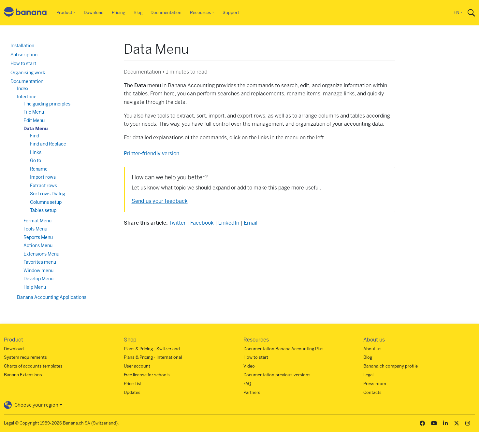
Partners (251, 392)
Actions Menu (37, 245)
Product (64, 12)
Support (231, 12)
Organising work (27, 73)
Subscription (23, 55)
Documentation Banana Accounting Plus (283, 349)
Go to (35, 160)
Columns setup (46, 202)
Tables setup (43, 210)
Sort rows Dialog (47, 194)
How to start (23, 63)
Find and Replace (48, 144)
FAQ (247, 383)
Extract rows (43, 185)
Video (249, 366)
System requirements (25, 357)
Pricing (118, 12)
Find (34, 136)
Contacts (372, 392)
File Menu (33, 112)
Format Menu (37, 221)
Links (35, 152)
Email (250, 222)
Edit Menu (34, 120)
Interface (26, 97)
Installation (22, 46)
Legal (368, 375)
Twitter (177, 222)
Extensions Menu (41, 254)
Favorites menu (39, 262)
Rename (39, 169)
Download (94, 12)
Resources (200, 12)
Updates (132, 392)
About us (372, 349)
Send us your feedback (160, 201)
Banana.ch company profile (390, 366)
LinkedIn (228, 222)
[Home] (25, 12)
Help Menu (34, 287)
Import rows (43, 177)
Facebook (202, 222)
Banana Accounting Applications (51, 297)
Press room (374, 383)
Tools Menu (35, 229)
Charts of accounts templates (33, 366)
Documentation (166, 12)
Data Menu (35, 129)
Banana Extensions (23, 375)
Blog (138, 12)
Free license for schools (147, 375)
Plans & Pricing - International (153, 357)
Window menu (38, 270)
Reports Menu (38, 237)
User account (137, 366)
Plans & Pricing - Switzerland (152, 349)
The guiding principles (46, 104)
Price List (133, 383)
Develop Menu (38, 279)
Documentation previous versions (277, 375)
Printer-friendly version (151, 153)
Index (22, 88)
